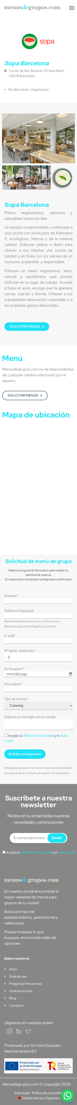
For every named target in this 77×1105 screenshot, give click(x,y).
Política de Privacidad (38, 735)
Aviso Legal (66, 852)
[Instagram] (9, 1032)
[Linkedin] (18, 1032)
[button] (71, 7)
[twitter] (28, 1032)
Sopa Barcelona (26, 63)
